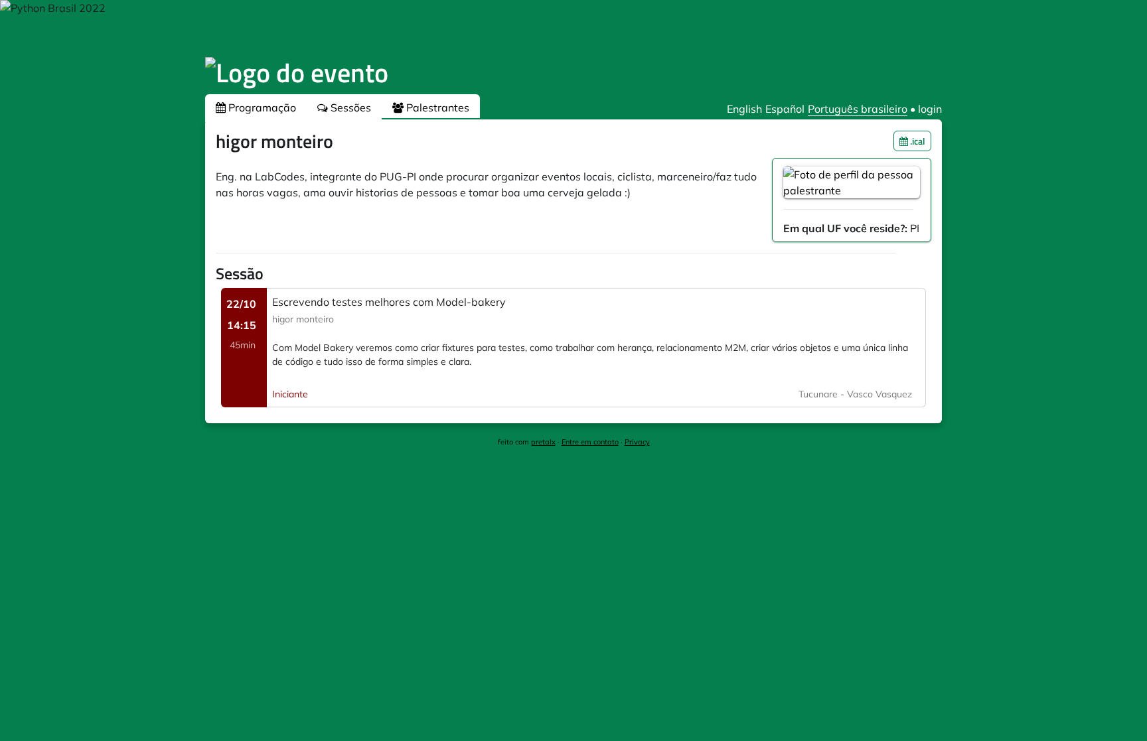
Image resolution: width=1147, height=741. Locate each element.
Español (784, 108)
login (930, 108)
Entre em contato (590, 441)
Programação (261, 107)
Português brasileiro (857, 108)
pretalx (543, 441)
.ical (916, 141)
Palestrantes (436, 107)
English (744, 108)
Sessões (349, 107)
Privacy (637, 441)
